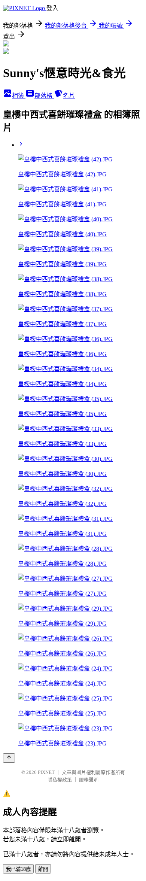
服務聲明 (88, 780)
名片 (69, 95)
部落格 (44, 95)
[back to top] (9, 758)
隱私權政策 (60, 780)
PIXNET (46, 772)
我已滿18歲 (18, 869)
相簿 (18, 95)
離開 (43, 869)
